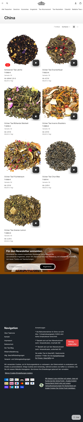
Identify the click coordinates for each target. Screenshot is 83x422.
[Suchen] (7, 3)
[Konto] (75, 3)
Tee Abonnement (45, 9)
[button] (66, 26)
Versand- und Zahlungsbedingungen (17, 359)
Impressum (8, 340)
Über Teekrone (9, 333)
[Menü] (2, 3)
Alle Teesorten (7, 9)
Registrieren (47, 267)
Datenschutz (8, 344)
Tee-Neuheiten (58, 9)
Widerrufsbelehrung (11, 352)
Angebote (33, 9)
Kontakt (7, 337)
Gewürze (16, 9)
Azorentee (25, 9)
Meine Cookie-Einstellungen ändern (19, 373)
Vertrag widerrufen (72, 343)
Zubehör (68, 9)
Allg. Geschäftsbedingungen (14, 355)
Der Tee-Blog (9, 348)
